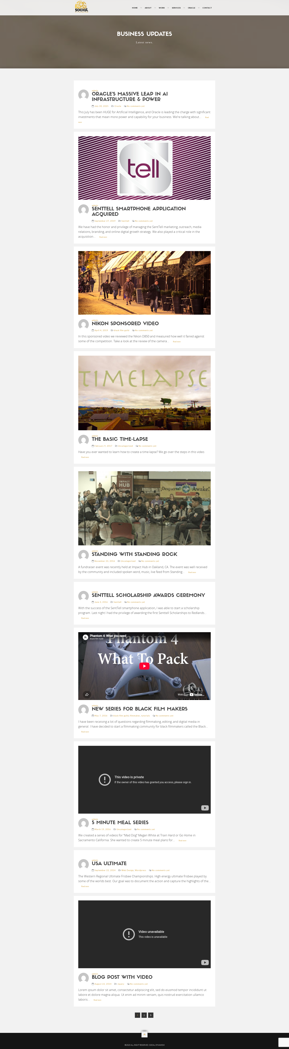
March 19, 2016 (103, 829)
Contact (207, 8)
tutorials (145, 715)
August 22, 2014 (103, 984)
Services (176, 8)
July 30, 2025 (102, 106)
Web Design (127, 870)
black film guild (121, 330)
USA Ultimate (109, 864)
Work (162, 8)
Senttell (125, 221)
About (148, 8)
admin (95, 90)
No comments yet (136, 106)
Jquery (120, 984)
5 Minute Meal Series (120, 823)
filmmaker (135, 715)
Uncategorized (125, 446)
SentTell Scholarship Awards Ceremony (148, 595)
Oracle (191, 8)
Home (135, 8)
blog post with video (122, 977)
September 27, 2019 (105, 221)
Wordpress (140, 870)
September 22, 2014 (105, 870)
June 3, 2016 (101, 602)
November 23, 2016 (105, 561)
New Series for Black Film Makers (140, 709)
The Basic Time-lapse (120, 439)
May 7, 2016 (101, 715)
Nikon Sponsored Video (125, 324)
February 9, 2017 (103, 446)
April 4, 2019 (101, 330)
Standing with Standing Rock (134, 554)
